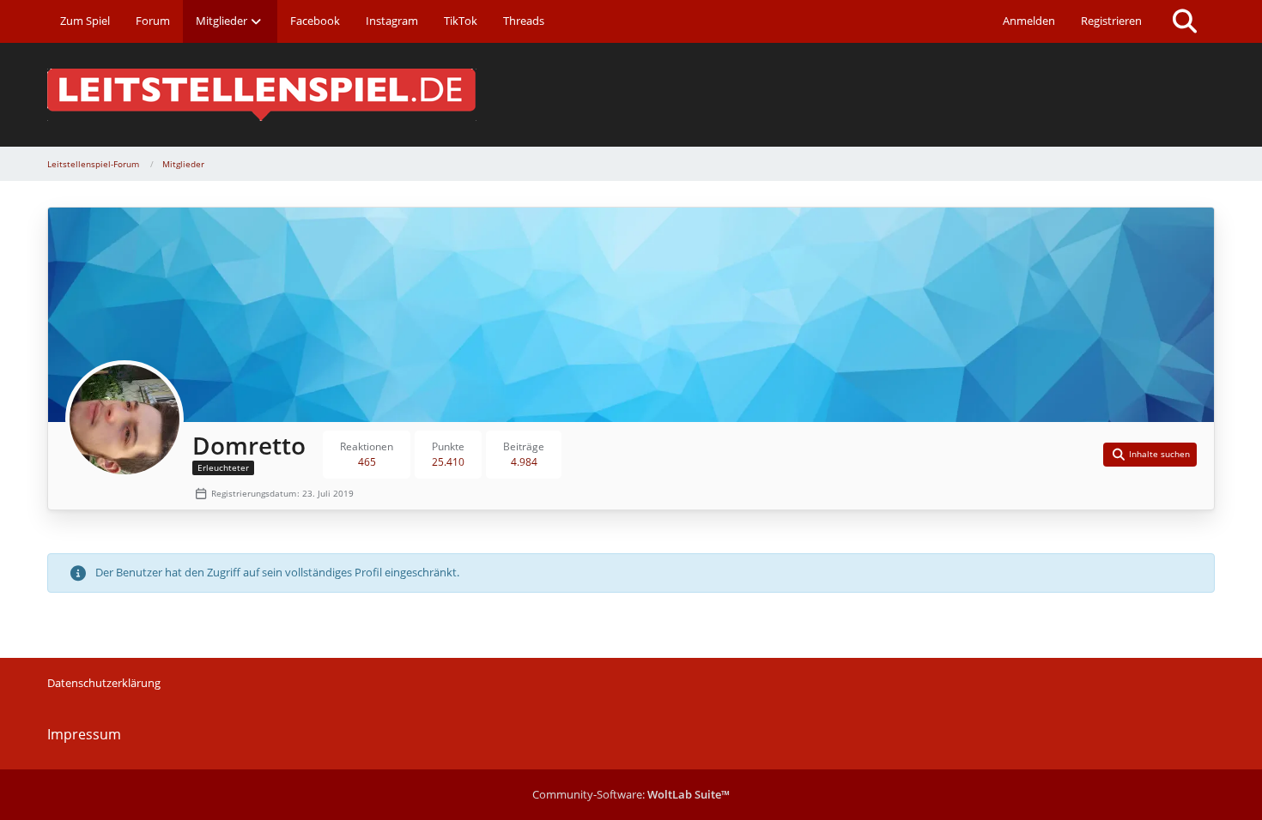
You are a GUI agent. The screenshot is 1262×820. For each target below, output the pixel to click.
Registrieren (1111, 20)
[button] (1150, 455)
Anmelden (1029, 20)
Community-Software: (631, 794)
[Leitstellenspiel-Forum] (631, 95)
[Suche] (1185, 21)
